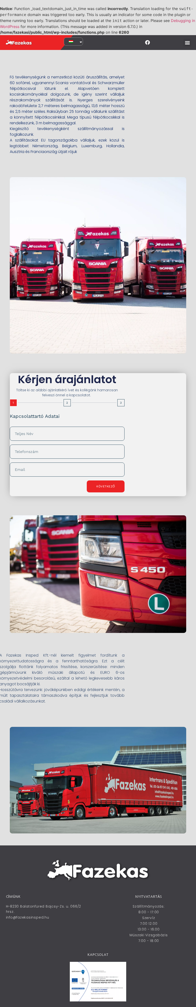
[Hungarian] (72, 41)
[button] (187, 43)
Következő (105, 486)
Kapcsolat (98, 954)
